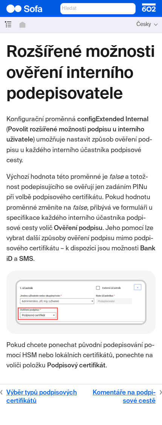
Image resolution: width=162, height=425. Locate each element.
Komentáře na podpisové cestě (124, 397)
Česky (143, 24)
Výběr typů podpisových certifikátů (41, 397)
